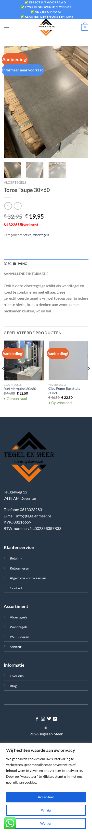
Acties (27, 235)
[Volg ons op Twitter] (49, 719)
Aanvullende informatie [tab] (26, 274)
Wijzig (46, 810)
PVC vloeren (19, 637)
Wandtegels (18, 627)
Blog (13, 686)
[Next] (80, 102)
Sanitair (16, 647)
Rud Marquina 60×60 (20, 389)
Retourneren (19, 568)
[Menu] (7, 27)
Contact (16, 588)
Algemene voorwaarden (28, 578)
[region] (46, 788)
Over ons (17, 676)
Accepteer (46, 797)
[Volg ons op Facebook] (37, 719)
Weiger (46, 823)
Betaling (16, 558)
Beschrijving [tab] (15, 264)
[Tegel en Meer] (46, 27)
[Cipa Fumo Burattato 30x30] (68, 360)
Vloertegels (15, 182)
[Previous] (11, 102)
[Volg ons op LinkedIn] (55, 719)
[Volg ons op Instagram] (43, 719)
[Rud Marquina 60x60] (24, 360)
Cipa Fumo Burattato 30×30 (64, 391)
